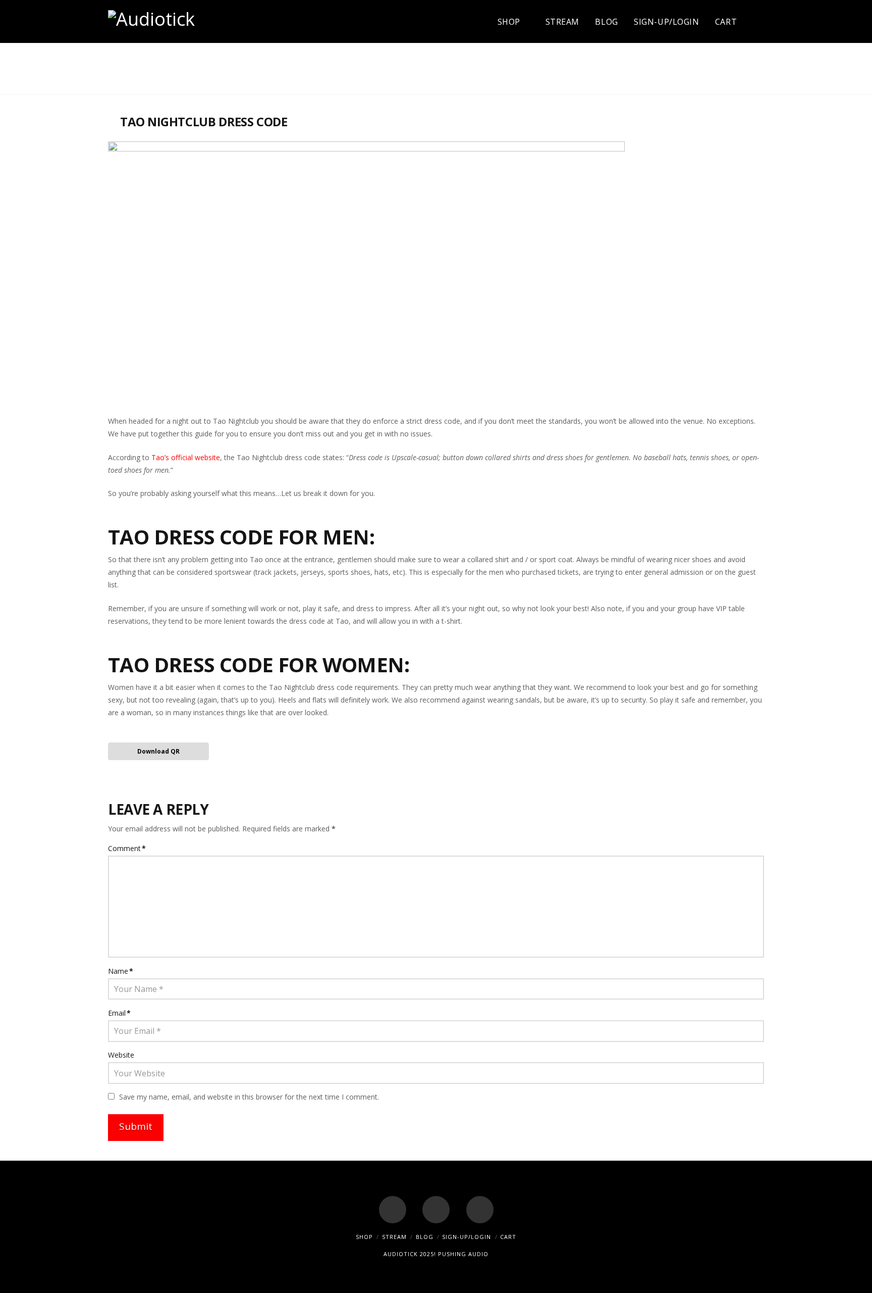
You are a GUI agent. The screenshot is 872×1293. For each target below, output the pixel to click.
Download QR (158, 751)
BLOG (424, 1236)
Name (120, 971)
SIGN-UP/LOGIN (466, 1236)
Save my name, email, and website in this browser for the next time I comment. (249, 1097)
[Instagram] (480, 1209)
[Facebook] (392, 1209)
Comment (127, 848)
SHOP (364, 1236)
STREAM (394, 1236)
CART (508, 1236)
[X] (436, 1209)
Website (121, 1055)
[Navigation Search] (754, 21)
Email (119, 1013)
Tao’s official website (185, 457)
